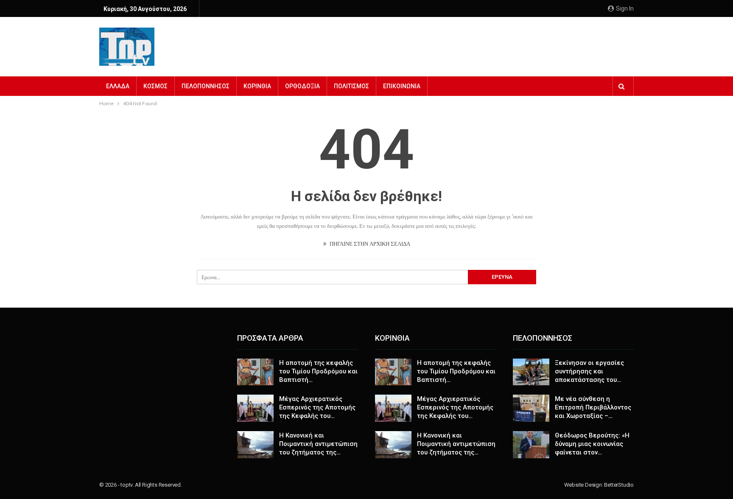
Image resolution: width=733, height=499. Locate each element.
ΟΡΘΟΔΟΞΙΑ (302, 86)
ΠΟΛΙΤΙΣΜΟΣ (351, 86)
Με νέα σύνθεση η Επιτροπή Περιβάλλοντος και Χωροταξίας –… (593, 407)
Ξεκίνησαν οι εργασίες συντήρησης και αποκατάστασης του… (589, 371)
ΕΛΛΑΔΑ (117, 86)
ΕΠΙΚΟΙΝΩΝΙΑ (401, 86)
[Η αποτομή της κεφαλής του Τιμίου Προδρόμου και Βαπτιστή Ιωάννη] (255, 372)
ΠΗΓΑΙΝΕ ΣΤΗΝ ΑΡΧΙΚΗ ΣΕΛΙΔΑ (369, 243)
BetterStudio (619, 485)
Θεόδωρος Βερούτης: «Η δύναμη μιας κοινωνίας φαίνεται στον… (592, 444)
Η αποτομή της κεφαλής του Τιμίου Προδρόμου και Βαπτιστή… (318, 371)
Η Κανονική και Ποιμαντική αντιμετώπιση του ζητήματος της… (318, 444)
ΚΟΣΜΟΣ (155, 86)
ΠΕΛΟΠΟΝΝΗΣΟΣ (205, 86)
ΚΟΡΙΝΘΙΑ (257, 86)
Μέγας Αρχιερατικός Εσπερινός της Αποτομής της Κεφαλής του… (317, 407)
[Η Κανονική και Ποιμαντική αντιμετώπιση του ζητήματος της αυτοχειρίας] (255, 444)
